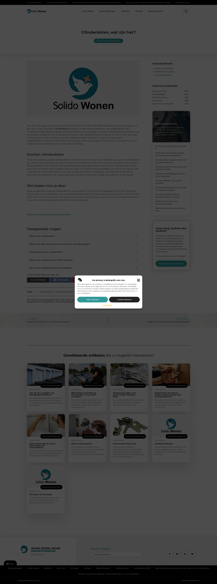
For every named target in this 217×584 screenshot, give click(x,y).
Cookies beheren (124, 300)
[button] (138, 280)
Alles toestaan (93, 300)
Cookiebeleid (107, 305)
